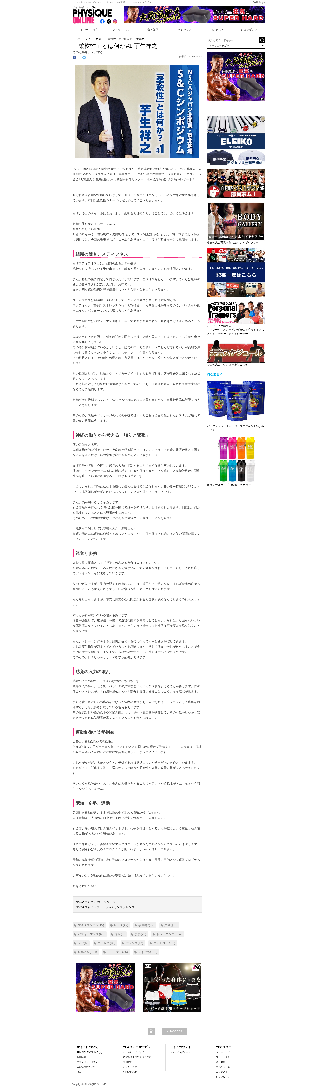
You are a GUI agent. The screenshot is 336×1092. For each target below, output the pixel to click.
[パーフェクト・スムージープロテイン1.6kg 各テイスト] (236, 400)
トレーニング (88, 29)
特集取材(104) (87, 952)
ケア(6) (83, 943)
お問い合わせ (130, 1071)
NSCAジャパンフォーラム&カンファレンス (105, 907)
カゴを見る (255, 2)
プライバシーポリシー (88, 1062)
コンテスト (217, 29)
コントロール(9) (164, 943)
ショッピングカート (180, 1052)
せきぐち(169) (147, 952)
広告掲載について (86, 1067)
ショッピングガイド (133, 1052)
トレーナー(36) (117, 952)
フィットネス (121, 29)
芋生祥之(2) (146, 925)
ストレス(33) (107, 943)
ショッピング (249, 29)
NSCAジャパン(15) (91, 925)
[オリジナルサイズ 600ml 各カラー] (236, 459)
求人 (79, 1071)
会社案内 (81, 1057)
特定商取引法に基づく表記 (137, 1057)
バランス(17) (134, 943)
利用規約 (127, 1062)
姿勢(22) (140, 934)
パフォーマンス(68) (91, 934)
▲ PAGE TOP (174, 1031)
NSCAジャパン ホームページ (96, 901)
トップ (77, 39)
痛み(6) (120, 934)
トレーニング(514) (169, 934)
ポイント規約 (130, 1067)
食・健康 (152, 29)
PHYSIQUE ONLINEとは (90, 1052)
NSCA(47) (121, 925)
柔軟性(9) (171, 925)
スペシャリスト (184, 29)
